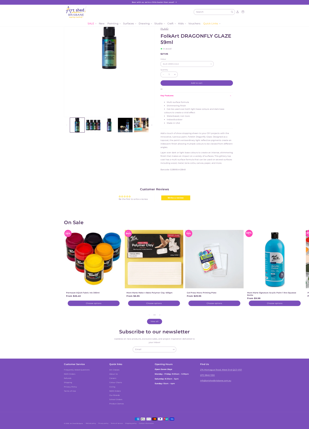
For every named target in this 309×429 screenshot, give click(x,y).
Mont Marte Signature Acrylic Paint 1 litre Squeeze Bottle (271, 294)
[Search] (232, 12)
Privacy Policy (70, 387)
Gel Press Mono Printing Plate (201, 293)
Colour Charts (115, 382)
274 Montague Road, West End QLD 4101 (221, 370)
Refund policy (91, 423)
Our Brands (114, 395)
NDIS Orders (69, 374)
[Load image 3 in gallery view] (109, 125)
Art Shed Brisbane (76, 423)
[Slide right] (151, 125)
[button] (91, 23)
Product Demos (116, 404)
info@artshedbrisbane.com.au (215, 380)
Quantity (164, 70)
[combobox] (214, 12)
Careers (112, 378)
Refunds (67, 378)
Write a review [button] (176, 198)
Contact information (146, 423)
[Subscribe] (173, 349)
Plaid (165, 28)
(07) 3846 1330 (207, 375)
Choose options (93, 303)
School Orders (115, 399)
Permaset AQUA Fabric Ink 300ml (83, 293)
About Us (113, 374)
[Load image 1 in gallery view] (77, 125)
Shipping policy (131, 423)
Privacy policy (103, 423)
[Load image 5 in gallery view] (141, 125)
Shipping (68, 382)
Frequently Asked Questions (77, 370)
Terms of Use (70, 391)
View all (154, 321)
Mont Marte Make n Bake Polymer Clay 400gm (149, 293)
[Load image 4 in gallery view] (125, 125)
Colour (163, 59)
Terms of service (117, 423)
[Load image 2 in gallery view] (93, 125)
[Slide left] (66, 125)
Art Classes (114, 370)
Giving (112, 387)
